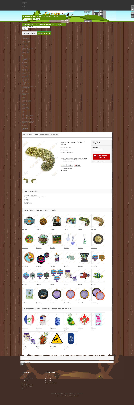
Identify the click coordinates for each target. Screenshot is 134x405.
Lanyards (24, 94)
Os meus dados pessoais (50, 380)
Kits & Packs (24, 66)
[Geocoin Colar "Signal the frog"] (84, 239)
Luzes (23, 96)
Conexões (24, 383)
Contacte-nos (25, 10)
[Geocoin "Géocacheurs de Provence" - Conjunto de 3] (57, 276)
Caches (25, 59)
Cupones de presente (26, 119)
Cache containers (25, 61)
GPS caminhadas (25, 91)
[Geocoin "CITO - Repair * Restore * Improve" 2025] (43, 239)
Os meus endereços (49, 378)
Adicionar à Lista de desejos (99, 161)
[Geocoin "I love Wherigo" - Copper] (71, 294)
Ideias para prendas (28, 117)
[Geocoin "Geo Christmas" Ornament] (43, 221)
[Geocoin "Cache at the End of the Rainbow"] (71, 221)
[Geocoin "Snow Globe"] (57, 221)
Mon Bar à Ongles (69, 396)
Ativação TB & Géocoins (27, 385)
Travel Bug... (39, 328)
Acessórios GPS (25, 93)
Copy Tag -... (53, 328)
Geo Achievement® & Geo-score (29, 54)
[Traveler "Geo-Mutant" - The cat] (43, 338)
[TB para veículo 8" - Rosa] (98, 319)
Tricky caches (25, 68)
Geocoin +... (39, 266)
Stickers (23, 111)
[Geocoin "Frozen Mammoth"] (71, 257)
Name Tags (24, 45)
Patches (23, 112)
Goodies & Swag (25, 108)
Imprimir (65, 170)
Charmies (76, 396)
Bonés (23, 90)
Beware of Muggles (60, 396)
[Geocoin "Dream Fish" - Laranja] (84, 276)
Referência (63, 147)
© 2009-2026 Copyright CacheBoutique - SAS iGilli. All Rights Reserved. (67, 393)
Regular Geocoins (26, 41)
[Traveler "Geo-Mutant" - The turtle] (71, 319)
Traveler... (66, 328)
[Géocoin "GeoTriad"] (84, 257)
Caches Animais (25, 70)
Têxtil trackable (25, 52)
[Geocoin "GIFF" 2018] (71, 276)
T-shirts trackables (26, 87)
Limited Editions (25, 44)
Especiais (25, 128)
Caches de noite (25, 79)
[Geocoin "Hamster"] (43, 294)
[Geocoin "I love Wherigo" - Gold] (84, 294)
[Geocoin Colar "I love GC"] (71, 239)
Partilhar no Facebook (67, 168)
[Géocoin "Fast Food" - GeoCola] (57, 257)
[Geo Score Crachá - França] (29, 319)
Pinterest (78, 165)
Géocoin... (52, 266)
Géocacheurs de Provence (27, 118)
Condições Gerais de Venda (28, 378)
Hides (23, 56)
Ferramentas (24, 103)
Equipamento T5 (25, 104)
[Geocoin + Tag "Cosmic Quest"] (43, 257)
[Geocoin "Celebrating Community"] (29, 239)
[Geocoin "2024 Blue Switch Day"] (29, 221)
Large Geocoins (25, 42)
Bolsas (23, 97)
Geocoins (24, 40)
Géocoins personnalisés (27, 387)
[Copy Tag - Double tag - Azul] (57, 319)
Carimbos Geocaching (26, 100)
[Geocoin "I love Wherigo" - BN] (57, 294)
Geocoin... (25, 229)
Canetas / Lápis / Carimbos (28, 75)
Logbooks (24, 73)
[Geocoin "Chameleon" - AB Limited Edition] (25, 180)
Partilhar (70, 165)
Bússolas (24, 98)
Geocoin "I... (53, 303)
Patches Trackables (26, 49)
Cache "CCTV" (53, 347)
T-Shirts (23, 84)
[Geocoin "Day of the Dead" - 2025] (98, 239)
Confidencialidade (26, 380)
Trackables (26, 38)
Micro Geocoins (25, 47)
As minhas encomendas (50, 374)
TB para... (93, 328)
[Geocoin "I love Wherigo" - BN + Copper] (98, 294)
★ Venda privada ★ (26, 131)
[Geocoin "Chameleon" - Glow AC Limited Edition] (98, 221)
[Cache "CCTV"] (57, 338)
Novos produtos (27, 124)
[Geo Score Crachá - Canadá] (84, 319)
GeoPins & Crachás (26, 110)
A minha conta (50, 372)
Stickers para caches (26, 72)
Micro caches (24, 63)
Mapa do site (24, 389)
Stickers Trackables (26, 51)
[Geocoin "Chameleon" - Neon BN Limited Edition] (84, 221)
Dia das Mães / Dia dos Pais (28, 121)
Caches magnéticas (26, 69)
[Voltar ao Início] (24, 135)
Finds (23, 55)
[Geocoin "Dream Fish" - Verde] (98, 276)
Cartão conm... (26, 303)
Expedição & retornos (27, 376)
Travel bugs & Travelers (27, 48)
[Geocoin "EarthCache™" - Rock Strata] (29, 257)
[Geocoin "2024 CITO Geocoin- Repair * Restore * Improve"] (57, 239)
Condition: (63, 150)
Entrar (23, 0)
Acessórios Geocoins (26, 101)
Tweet (64, 165)
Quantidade (95, 147)
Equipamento (26, 82)
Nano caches (24, 62)
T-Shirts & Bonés (25, 83)
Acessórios (26, 107)
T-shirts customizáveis (27, 89)
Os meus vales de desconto (51, 383)
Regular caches (25, 65)
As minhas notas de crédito (51, 376)
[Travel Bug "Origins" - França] (43, 319)
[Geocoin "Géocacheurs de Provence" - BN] (43, 276)
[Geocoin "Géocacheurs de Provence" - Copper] (98, 257)
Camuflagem (24, 76)
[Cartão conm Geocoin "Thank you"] (29, 294)
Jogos (23, 114)
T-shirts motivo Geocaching (28, 86)
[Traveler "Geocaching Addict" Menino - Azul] (71, 338)
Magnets (24, 77)
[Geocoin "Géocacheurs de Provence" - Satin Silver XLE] (29, 276)
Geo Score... (25, 328)
